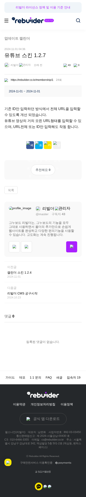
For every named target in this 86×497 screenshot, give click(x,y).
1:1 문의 (35, 377)
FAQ (49, 377)
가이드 (10, 377)
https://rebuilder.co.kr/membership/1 (32, 79)
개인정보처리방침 (43, 404)
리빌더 (14, 65)
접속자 (73, 377)
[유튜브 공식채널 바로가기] (49, 486)
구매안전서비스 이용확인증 (36, 462)
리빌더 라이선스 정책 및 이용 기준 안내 (43, 7)
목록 (11, 190)
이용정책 (67, 404)
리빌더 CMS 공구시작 (22, 293)
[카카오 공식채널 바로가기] (39, 486)
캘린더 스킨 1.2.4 (19, 272)
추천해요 (43, 170)
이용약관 (19, 404)
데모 (22, 377)
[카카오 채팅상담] (45, 486)
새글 (59, 377)
